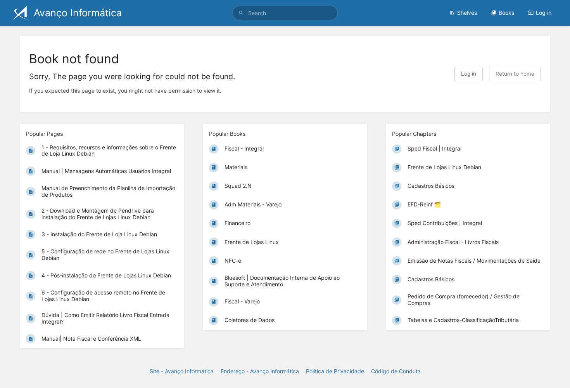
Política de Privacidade (335, 371)
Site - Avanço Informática (182, 371)
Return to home (515, 74)
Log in (543, 12)
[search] (285, 13)
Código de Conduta (396, 371)
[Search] (241, 13)
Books (506, 12)
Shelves (467, 12)
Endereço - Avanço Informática (260, 371)
